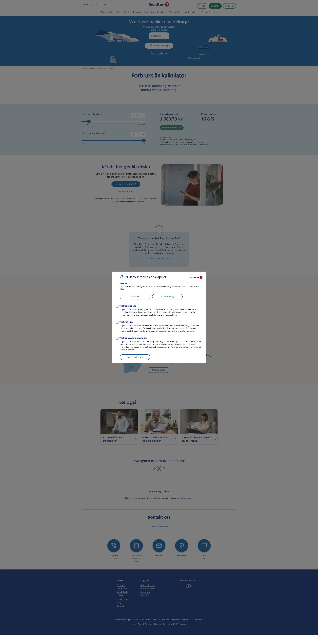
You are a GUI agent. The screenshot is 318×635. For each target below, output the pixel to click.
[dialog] (159, 317)
